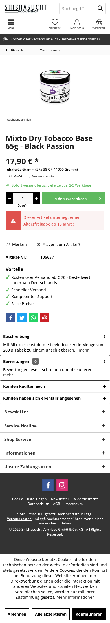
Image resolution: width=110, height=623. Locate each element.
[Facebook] (10, 317)
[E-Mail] (44, 317)
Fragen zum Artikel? (60, 244)
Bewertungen (16, 361)
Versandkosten (19, 518)
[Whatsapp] (33, 317)
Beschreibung (16, 336)
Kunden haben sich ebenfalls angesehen (42, 398)
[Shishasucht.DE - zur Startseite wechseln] (27, 8)
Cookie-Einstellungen (29, 499)
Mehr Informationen (75, 597)
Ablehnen (17, 614)
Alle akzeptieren (51, 614)
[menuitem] (99, 24)
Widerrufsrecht (85, 499)
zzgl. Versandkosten (40, 176)
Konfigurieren (89, 614)
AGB (56, 504)
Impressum (73, 504)
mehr (83, 350)
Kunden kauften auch (24, 386)
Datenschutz (38, 504)
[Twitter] (22, 317)
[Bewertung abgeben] (55, 153)
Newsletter (60, 499)
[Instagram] (62, 485)
